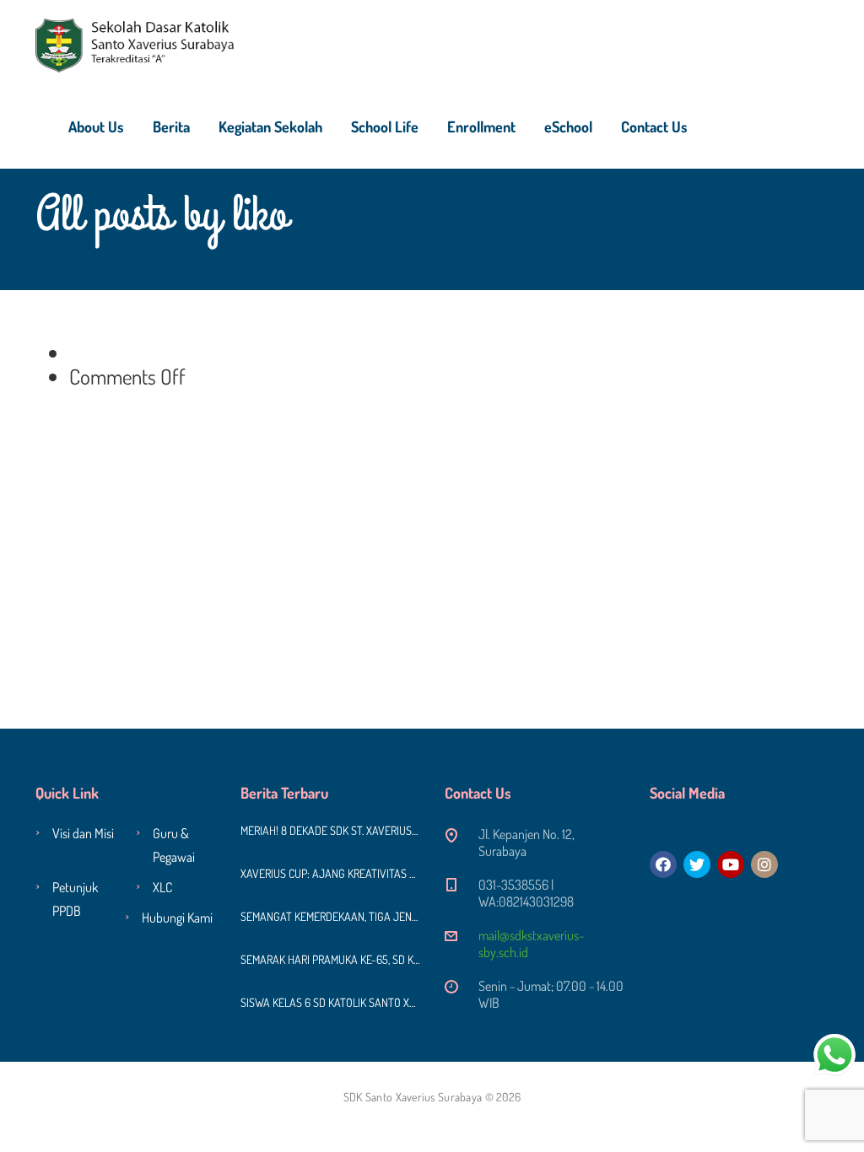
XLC (162, 887)
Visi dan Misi (83, 833)
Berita (171, 126)
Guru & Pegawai (174, 845)
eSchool (568, 126)
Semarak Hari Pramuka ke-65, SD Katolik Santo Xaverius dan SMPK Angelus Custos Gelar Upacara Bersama (330, 959)
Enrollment (481, 126)
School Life (384, 126)
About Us (96, 126)
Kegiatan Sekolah (270, 126)
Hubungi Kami (177, 917)
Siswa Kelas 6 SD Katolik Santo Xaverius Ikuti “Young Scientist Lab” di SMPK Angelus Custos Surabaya (330, 1002)
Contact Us (654, 126)
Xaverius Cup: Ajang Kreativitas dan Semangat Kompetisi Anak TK (330, 873)
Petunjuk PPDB (75, 899)
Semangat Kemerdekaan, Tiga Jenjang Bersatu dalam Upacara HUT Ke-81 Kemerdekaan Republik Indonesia (330, 916)
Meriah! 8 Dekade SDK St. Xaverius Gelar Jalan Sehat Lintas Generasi (330, 830)
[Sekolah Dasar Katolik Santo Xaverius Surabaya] (134, 42)
